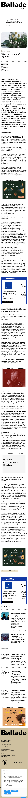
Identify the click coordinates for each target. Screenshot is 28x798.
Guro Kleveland (5, 743)
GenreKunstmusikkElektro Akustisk (9, 572)
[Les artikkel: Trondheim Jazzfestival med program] (14, 621)
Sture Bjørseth (5, 747)
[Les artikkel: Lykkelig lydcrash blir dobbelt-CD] (14, 639)
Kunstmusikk (6, 52)
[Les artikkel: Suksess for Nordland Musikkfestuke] (14, 697)
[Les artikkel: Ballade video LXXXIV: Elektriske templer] (14, 660)
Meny (25, 9)
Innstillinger (23, 797)
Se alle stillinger (8, 303)
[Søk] (22, 9)
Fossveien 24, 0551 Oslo (7, 752)
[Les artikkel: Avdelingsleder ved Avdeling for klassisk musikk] (11, 292)
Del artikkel (5, 65)
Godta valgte (14, 790)
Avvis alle (7, 790)
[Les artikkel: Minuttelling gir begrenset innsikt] (14, 678)
